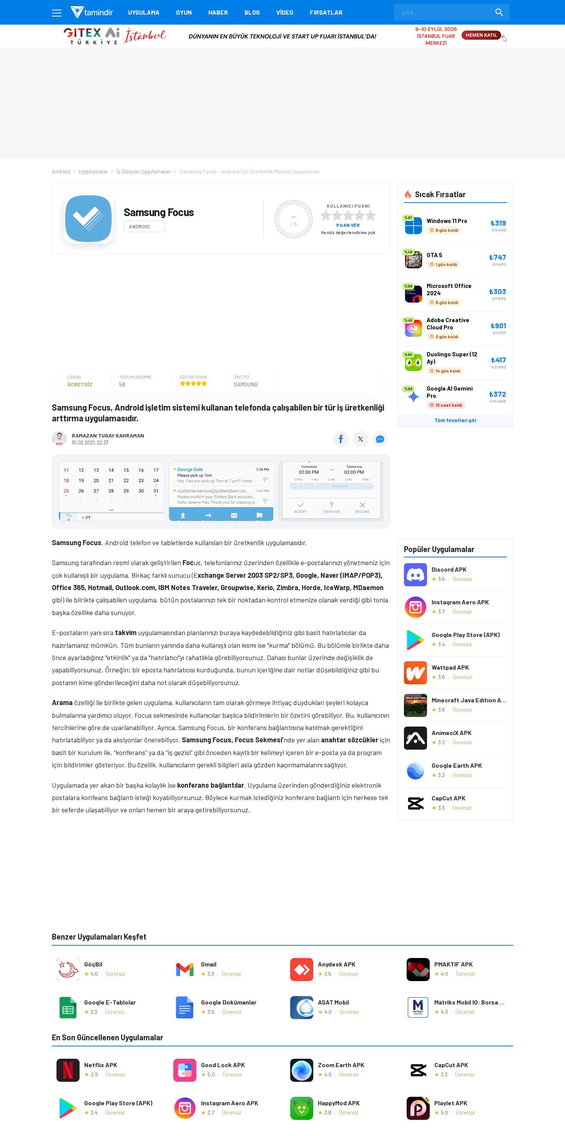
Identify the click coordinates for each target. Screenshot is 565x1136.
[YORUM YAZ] (381, 444)
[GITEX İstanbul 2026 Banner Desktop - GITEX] (282, 27)
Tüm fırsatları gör (456, 420)
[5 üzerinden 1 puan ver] (326, 215)
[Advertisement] (219, 314)
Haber (218, 12)
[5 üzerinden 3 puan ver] (348, 215)
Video (284, 12)
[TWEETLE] (361, 444)
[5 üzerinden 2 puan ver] (337, 215)
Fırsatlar (326, 12)
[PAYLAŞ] (342, 444)
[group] (221, 493)
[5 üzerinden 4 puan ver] (359, 215)
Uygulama (144, 12)
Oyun (184, 12)
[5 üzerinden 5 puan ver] (370, 215)
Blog (252, 12)
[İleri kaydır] (380, 491)
